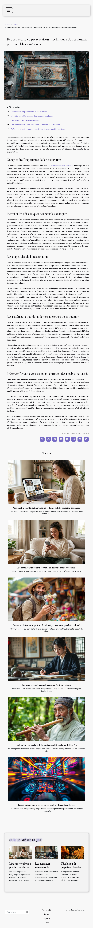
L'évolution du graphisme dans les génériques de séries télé (72, 869)
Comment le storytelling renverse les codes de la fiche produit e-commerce (46, 507)
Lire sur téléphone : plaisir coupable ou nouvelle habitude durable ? (46, 567)
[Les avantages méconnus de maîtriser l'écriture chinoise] (46, 659)
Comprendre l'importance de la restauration (29, 111)
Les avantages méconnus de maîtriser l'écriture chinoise (46, 685)
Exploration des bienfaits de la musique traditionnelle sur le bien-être (46, 745)
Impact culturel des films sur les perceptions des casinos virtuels (46, 804)
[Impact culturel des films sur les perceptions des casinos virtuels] (46, 779)
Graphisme (46, 918)
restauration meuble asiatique (60, 165)
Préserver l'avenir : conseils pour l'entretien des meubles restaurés (38, 129)
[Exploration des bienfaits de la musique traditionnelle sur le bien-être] (46, 719)
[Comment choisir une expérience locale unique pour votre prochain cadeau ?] (46, 600)
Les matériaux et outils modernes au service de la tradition (35, 124)
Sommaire (14, 107)
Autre (46, 922)
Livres (15, 24)
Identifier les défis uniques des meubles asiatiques (32, 116)
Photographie (46, 910)
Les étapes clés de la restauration (25, 120)
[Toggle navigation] (9, 10)
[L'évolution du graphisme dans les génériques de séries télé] (72, 852)
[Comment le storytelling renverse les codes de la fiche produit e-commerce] (46, 482)
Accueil (7, 24)
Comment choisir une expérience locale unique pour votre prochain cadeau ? (46, 625)
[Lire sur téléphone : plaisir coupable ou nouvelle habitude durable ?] (46, 542)
